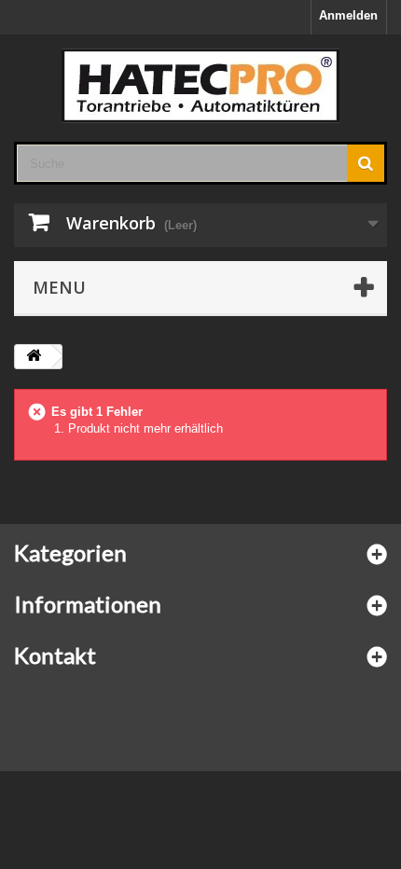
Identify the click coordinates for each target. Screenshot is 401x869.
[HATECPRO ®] (200, 85)
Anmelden (348, 15)
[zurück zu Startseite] (33, 356)
